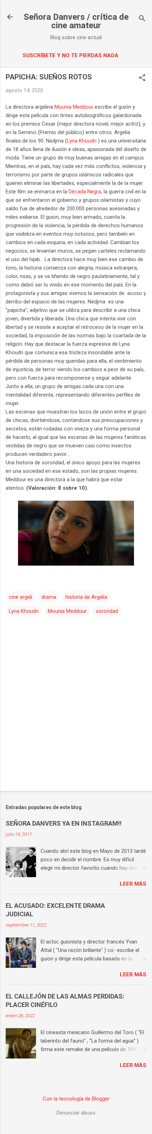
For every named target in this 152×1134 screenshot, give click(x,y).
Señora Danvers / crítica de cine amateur (76, 21)
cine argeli (20, 597)
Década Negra (85, 191)
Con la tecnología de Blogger (76, 1099)
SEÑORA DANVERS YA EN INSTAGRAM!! (64, 823)
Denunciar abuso (76, 1113)
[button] (142, 78)
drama (48, 597)
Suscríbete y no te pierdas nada (70, 55)
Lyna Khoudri (82, 141)
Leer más (133, 884)
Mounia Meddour (73, 107)
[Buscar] (142, 19)
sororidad (107, 611)
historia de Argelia (86, 597)
